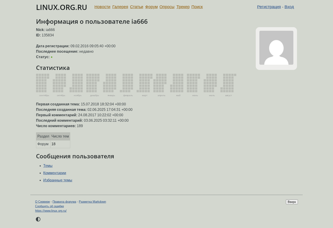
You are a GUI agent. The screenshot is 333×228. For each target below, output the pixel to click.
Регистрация (269, 7)
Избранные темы (57, 180)
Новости (102, 7)
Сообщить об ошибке (49, 206)
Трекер (183, 7)
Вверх (292, 202)
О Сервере (42, 201)
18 (53, 144)
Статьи (136, 7)
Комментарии (54, 173)
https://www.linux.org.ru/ (51, 210)
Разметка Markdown (92, 201)
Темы (48, 166)
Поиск (197, 7)
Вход (289, 7)
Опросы (166, 7)
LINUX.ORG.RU (61, 7)
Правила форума (64, 201)
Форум (151, 7)
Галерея (120, 7)
